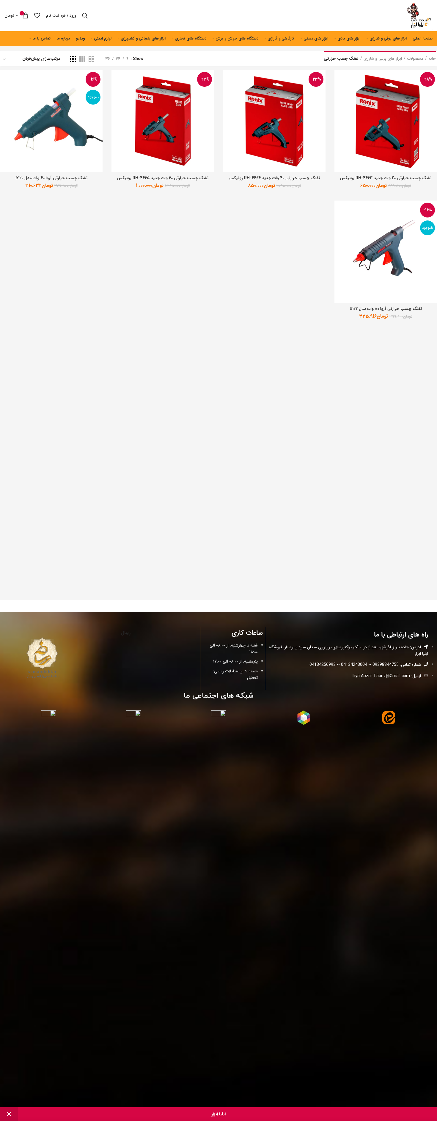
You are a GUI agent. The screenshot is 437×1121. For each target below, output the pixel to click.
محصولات (415, 59)
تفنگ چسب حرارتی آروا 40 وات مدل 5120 (51, 178)
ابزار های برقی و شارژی (383, 59)
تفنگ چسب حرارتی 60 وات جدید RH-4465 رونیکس (162, 178)
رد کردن (9, 1114)
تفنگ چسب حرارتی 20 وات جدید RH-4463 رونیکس (385, 178)
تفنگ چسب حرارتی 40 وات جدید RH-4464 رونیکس (274, 178)
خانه (432, 59)
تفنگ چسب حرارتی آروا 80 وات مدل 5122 (386, 308)
